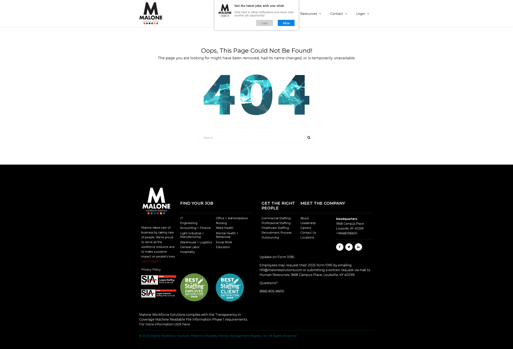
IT (181, 218)
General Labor (190, 247)
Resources (308, 14)
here (186, 324)
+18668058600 (346, 233)
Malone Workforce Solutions (170, 336)
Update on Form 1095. (277, 257)
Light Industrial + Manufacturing (192, 235)
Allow (286, 23)
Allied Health (224, 228)
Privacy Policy (151, 269)
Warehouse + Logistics (196, 242)
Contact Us (308, 232)
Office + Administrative (232, 218)
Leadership (308, 223)
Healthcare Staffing (275, 228)
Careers (305, 228)
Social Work (224, 242)
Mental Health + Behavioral (227, 235)
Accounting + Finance (195, 228)
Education (223, 247)
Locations (307, 237)
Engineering (188, 223)
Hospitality (187, 252)
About (304, 218)
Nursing (221, 223)
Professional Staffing (276, 223)
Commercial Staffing (276, 218)
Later (264, 23)
